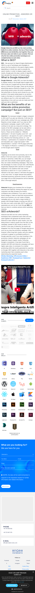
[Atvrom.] (5, 334)
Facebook (6, 560)
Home (10, 18)
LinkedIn (28, 560)
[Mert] (22, 326)
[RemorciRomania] (5, 330)
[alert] (17, 581)
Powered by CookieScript (17, 591)
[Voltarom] (30, 326)
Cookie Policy (25, 566)
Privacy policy (25, 569)
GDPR (9, 569)
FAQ (9, 566)
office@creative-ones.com (10, 542)
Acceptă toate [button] (12, 585)
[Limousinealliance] (5, 326)
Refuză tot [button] (24, 585)
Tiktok (28, 563)
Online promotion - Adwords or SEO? (19, 18)
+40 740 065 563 (7, 528)
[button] (17, 589)
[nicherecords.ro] (22, 330)
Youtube (17, 560)
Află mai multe (20, 582)
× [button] (33, 572)
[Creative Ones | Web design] (6, 3)
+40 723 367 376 (7, 532)
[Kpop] (30, 330)
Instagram (17, 563)
